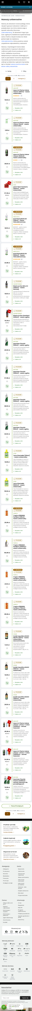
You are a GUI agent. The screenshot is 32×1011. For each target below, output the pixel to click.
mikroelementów (7, 41)
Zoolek (15, 634)
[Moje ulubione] (24, 2)
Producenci (6, 871)
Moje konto (21, 869)
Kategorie (6, 869)
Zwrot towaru (6, 920)
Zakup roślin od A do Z (8, 903)
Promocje (6, 881)
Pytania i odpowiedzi (6, 907)
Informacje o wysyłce (6, 911)
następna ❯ (21, 78)
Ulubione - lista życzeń (22, 887)
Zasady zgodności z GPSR (23, 916)
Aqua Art (15, 88)
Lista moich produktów (21, 884)
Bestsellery (6, 876)
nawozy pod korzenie (18, 64)
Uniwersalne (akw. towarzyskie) (10, 12)
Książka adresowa (23, 891)
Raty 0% (20, 907)
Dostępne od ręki (7, 883)
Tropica (15, 513)
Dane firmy (21, 919)
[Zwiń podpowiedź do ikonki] (22, 1005)
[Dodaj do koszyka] (7, 108)
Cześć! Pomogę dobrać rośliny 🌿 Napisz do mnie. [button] (14, 1006)
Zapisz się (25, 998)
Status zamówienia (23, 877)
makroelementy (6, 32)
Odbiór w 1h (18, 110)
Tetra (14, 453)
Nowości (5, 873)
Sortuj (9, 71)
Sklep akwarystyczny (7, 11)
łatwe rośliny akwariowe (9, 66)
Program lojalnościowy (22, 910)
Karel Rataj (16, 216)
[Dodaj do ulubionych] (7, 103)
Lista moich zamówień (21, 880)
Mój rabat (20, 893)
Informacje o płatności (6, 914)
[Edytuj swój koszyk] (29, 2)
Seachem (15, 341)
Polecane (5, 878)
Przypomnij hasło (23, 895)
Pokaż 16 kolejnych (17, 806)
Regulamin (21, 905)
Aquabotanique (17, 284)
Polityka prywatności (23, 913)
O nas (19, 903)
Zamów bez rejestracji (21, 874)
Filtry (24, 71)
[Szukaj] (19, 2)
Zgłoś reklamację (8, 917)
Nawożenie (20, 10)
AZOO (14, 184)
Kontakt (5, 922)
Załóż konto (21, 871)
